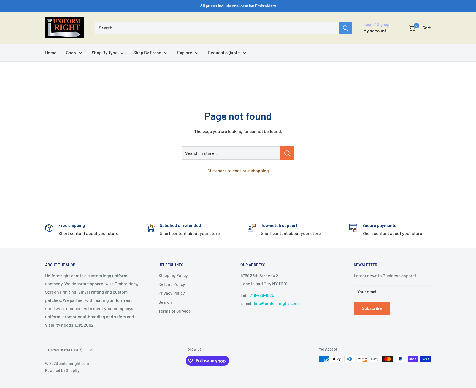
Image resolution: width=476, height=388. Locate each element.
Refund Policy (171, 284)
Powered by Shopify (62, 370)
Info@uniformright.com (276, 303)
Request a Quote (224, 52)
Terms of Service (174, 310)
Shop (71, 52)
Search (165, 302)
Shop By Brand (147, 52)
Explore (184, 52)
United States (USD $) (65, 350)
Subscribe (372, 308)
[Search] (345, 28)
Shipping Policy (173, 275)
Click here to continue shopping (238, 170)
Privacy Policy (171, 292)
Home (50, 52)
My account (374, 30)
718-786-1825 (262, 295)
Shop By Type (105, 52)
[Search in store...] (287, 153)
